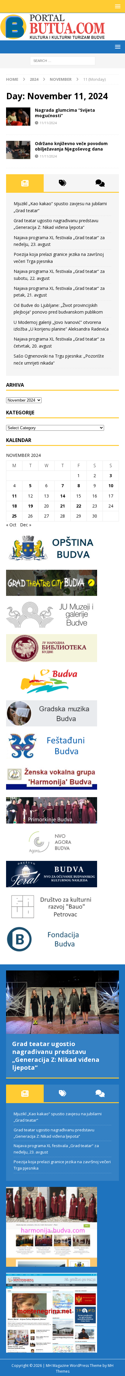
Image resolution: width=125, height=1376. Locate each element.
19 (30, 506)
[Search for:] (62, 60)
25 (14, 516)
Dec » (25, 525)
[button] (116, 6)
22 (78, 506)
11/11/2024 (48, 123)
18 (14, 506)
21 (62, 506)
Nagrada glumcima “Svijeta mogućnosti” (65, 112)
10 (110, 485)
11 (14, 496)
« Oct (11, 525)
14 (62, 496)
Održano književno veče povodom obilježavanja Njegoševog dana (71, 146)
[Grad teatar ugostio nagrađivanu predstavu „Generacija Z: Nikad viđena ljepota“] (62, 1002)
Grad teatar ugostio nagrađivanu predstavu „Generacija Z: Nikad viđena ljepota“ (56, 1056)
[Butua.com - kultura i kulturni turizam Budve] (53, 37)
